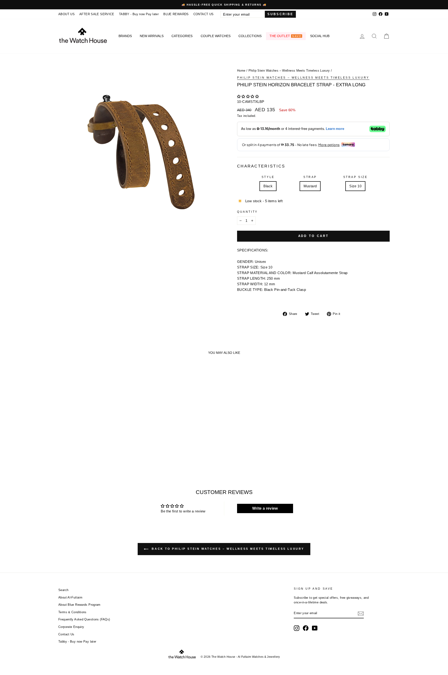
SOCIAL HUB (319, 36)
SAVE (296, 36)
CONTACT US (203, 14)
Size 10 (355, 186)
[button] (248, 96)
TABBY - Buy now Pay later (139, 14)
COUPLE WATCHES (216, 36)
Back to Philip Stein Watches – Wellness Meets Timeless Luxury (227, 548)
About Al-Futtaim (70, 597)
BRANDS (125, 36)
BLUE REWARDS (176, 14)
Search (63, 590)
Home (241, 70)
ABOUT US (66, 14)
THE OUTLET (285, 36)
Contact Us (66, 634)
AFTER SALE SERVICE (96, 14)
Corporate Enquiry (71, 627)
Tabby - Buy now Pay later (77, 641)
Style (268, 177)
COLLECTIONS (250, 36)
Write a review (265, 508)
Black (268, 186)
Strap (310, 177)
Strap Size (355, 177)
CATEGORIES (182, 36)
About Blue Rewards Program (79, 604)
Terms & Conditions (72, 612)
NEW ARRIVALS (152, 36)
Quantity (247, 211)
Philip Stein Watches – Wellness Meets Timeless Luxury (289, 70)
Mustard (310, 186)
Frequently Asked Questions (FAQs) (84, 619)
